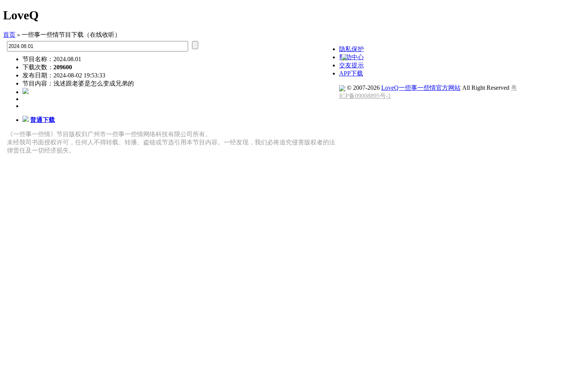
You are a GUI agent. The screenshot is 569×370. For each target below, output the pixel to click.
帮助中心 (351, 57)
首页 (9, 34)
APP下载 (351, 73)
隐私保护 (351, 49)
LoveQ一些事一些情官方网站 (421, 87)
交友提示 (351, 65)
